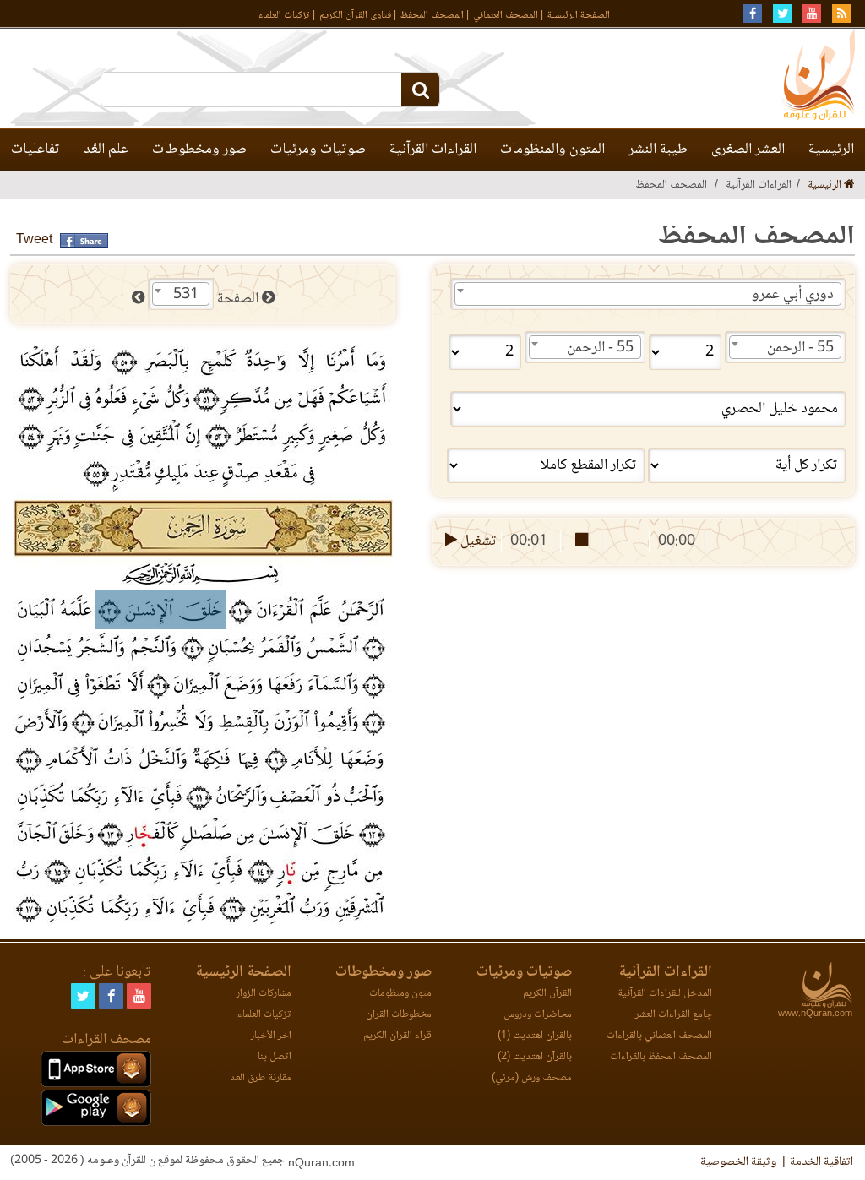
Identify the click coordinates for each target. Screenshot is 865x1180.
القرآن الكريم (547, 994)
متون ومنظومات (400, 994)
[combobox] (647, 294)
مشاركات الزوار (264, 994)
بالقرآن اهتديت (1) (535, 1036)
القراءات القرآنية (432, 149)
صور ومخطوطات (199, 149)
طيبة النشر (658, 149)
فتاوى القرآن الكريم (355, 15)
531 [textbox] (186, 295)
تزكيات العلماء (284, 15)
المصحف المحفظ (432, 15)
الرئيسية (831, 149)
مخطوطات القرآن (399, 1015)
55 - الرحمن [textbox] (800, 348)
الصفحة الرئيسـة (578, 15)
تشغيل (477, 541)
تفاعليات (35, 149)
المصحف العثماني (505, 15)
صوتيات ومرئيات (318, 149)
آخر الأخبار (271, 1036)
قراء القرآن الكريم (397, 1036)
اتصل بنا (274, 1057)
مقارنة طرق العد (260, 1078)
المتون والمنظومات (552, 149)
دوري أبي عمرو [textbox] (793, 295)
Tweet (34, 240)
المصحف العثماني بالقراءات (659, 1036)
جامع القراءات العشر (673, 1015)
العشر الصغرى (748, 149)
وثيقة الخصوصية (738, 1162)
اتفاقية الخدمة (821, 1162)
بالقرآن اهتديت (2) (535, 1057)
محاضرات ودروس (537, 1015)
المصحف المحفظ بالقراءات (661, 1057)
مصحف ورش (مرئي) (532, 1078)
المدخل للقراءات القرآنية (664, 994)
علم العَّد (106, 149)
